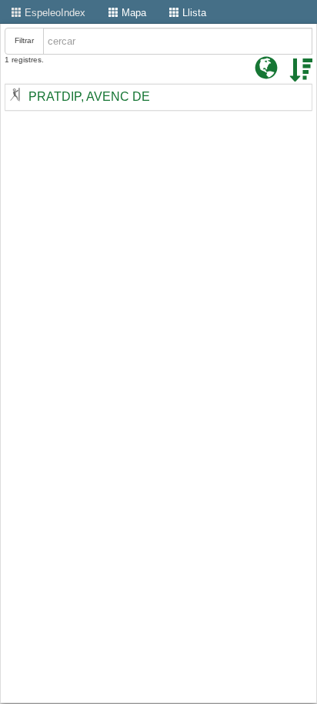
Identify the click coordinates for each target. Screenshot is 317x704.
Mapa (132, 12)
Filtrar (24, 40)
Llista (192, 12)
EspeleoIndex (53, 12)
